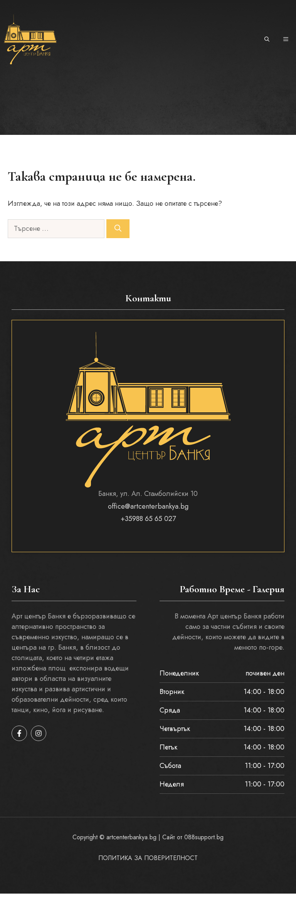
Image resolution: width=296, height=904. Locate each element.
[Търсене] (118, 228)
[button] (266, 39)
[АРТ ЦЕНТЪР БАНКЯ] (30, 39)
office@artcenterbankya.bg (148, 506)
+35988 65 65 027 (148, 519)
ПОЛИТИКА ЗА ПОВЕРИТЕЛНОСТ (148, 858)
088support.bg (204, 837)
